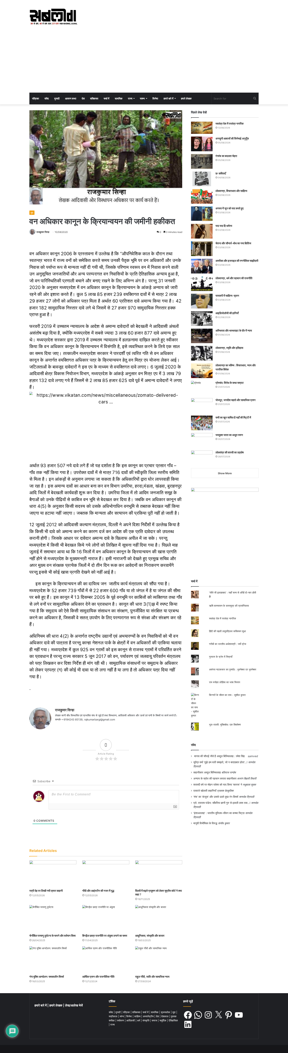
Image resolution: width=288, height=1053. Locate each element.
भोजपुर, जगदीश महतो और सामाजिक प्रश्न (235, 400)
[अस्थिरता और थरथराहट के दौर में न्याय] (202, 336)
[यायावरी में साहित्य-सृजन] (202, 301)
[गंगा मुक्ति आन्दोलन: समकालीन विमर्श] (52, 959)
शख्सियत (94, 98)
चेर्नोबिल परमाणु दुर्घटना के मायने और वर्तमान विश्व (52, 935)
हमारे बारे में (168, 98)
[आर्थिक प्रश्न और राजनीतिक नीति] (105, 959)
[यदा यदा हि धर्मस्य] (202, 231)
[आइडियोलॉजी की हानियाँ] (202, 318)
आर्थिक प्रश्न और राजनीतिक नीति (98, 976)
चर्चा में (106, 98)
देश (83, 98)
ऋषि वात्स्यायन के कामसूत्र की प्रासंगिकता (229, 605)
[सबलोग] (53, 17)
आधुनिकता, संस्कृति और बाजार (149, 935)
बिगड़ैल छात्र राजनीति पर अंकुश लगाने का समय (104, 935)
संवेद (46, 98)
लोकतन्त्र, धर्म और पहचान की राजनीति (234, 278)
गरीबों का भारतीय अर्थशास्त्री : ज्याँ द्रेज (227, 643)
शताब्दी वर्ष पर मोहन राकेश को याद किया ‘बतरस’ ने (217, 784)
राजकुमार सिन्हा (42, 232)
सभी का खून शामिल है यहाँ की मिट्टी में (233, 417)
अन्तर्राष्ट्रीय (148, 1016)
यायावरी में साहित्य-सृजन (228, 295)
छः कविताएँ (221, 173)
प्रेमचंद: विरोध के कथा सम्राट (230, 382)
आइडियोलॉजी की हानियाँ (227, 313)
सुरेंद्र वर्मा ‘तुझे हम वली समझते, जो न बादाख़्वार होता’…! (220, 762)
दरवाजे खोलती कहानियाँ (204, 790)
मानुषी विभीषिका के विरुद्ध (205, 823)
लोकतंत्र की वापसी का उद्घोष (230, 452)
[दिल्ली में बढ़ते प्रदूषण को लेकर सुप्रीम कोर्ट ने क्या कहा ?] (158, 873)
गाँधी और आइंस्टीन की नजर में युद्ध (98, 890)
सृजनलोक (166, 1012)
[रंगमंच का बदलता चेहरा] (202, 161)
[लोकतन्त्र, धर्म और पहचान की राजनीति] (202, 283)
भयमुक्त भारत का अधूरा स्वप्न (229, 435)
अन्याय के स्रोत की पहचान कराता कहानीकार (214, 778)
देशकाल (165, 1016)
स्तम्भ (142, 98)
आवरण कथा (70, 98)
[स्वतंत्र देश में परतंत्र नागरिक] (202, 128)
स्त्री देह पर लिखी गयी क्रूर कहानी (46, 890)
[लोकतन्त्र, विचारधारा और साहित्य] (202, 196)
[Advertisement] (144, 63)
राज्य (130, 98)
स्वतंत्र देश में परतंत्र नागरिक (230, 123)
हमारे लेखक (186, 98)
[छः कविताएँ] (202, 178)
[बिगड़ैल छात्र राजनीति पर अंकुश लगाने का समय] (105, 918)
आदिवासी (131, 1020)
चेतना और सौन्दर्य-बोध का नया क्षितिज (233, 243)
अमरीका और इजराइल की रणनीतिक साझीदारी (237, 260)
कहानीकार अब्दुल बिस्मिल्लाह (207, 772)
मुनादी (57, 98)
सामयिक (118, 98)
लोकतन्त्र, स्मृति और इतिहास (229, 347)
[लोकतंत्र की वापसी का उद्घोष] (202, 457)
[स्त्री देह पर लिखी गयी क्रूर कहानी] (52, 873)
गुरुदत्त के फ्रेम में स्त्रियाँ (220, 656)
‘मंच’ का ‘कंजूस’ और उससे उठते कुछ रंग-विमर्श (215, 796)
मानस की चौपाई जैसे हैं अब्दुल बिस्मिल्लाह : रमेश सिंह (220, 756)
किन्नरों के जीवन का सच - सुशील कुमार (227, 695)
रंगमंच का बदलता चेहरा (226, 156)
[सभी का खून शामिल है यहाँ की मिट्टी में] (202, 423)
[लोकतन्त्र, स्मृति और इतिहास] (202, 353)
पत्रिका (35, 98)
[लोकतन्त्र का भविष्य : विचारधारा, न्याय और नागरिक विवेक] (202, 370)
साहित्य (137, 1016)
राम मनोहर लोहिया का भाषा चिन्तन (224, 682)
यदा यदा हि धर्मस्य (224, 225)
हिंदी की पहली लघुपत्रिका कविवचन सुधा (227, 631)
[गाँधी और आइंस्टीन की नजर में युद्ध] (105, 873)
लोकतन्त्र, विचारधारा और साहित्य (231, 190)
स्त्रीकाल (113, 1016)
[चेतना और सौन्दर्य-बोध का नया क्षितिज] (202, 248)
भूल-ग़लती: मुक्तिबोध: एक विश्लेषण (225, 724)
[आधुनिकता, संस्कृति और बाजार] (158, 918)
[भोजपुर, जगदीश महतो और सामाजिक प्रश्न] (202, 405)
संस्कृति (146, 1020)
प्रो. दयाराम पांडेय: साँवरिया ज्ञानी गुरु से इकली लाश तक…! (221, 802)
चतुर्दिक (163, 1020)
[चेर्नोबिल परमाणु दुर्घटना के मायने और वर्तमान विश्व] (52, 918)
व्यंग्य (122, 1016)
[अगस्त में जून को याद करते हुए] (202, 213)
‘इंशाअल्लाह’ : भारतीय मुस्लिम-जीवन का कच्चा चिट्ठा (219, 813)
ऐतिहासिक (173, 1020)
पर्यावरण (121, 1020)
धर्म (139, 1020)
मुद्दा (32, 212)
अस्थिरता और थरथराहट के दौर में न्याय (234, 330)
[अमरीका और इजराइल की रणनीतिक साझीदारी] (202, 266)
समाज (155, 1020)
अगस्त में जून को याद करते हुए (230, 208)
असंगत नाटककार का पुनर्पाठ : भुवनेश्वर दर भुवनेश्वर (232, 669)
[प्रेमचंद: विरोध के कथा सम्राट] (202, 388)
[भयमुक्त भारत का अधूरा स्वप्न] (202, 440)
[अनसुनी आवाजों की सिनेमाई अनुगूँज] (202, 144)
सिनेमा (155, 98)
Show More (225, 473)
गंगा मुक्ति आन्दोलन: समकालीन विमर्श (46, 976)
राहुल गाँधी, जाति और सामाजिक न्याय (152, 976)
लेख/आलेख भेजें (74, 1005)
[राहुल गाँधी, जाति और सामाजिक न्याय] (158, 959)
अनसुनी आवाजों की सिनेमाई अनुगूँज (232, 138)
